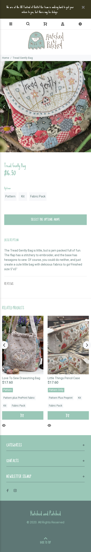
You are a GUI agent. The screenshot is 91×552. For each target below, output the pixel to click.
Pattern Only (56, 389)
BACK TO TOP (45, 542)
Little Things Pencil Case (64, 378)
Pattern (10, 196)
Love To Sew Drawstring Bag (21, 378)
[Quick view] (4, 425)
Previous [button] (4, 107)
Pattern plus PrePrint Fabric (19, 397)
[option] (45, 106)
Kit (23, 196)
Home (5, 57)
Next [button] (87, 107)
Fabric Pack (38, 196)
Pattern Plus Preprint (61, 397)
